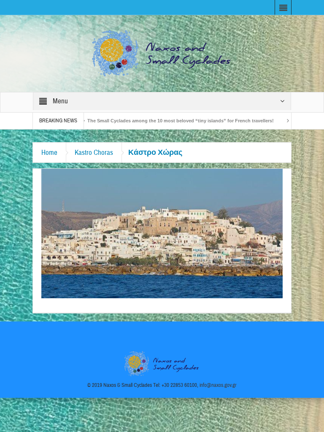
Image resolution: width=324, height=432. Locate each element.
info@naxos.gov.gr (218, 385)
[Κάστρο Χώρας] (162, 233)
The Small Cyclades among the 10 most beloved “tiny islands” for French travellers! (161, 120)
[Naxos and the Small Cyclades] (162, 53)
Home (49, 152)
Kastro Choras (94, 152)
